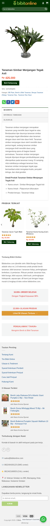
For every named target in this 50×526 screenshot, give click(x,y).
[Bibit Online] (25, 3)
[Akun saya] (43, 2)
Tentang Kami (7, 355)
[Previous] (1, 229)
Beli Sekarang (10, 83)
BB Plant (11, 92)
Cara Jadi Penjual (9, 377)
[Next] (48, 229)
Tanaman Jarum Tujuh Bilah (12, 232)
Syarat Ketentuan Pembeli (12, 368)
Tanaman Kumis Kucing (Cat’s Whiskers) (37, 233)
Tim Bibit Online (8, 359)
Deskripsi (8, 110)
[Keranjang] (47, 2)
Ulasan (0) (8, 120)
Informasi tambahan (13, 115)
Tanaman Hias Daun (25, 95)
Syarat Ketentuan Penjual (12, 373)
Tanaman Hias (12, 95)
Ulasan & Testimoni (10, 364)
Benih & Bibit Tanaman (23, 92)
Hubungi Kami (8, 382)
